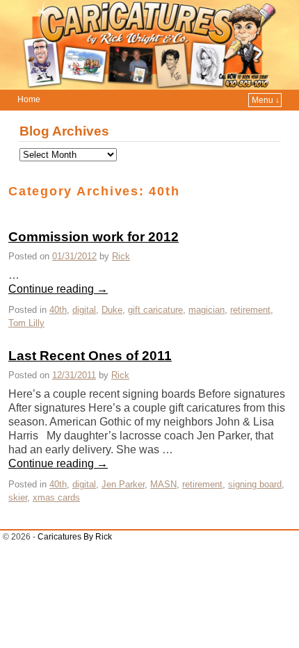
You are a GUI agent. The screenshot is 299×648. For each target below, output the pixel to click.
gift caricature (155, 310)
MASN (163, 484)
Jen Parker (123, 484)
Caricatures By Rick (75, 537)
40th (58, 310)
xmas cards (56, 497)
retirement (250, 310)
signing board (255, 484)
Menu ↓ (266, 100)
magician (206, 310)
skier (17, 497)
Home (28, 99)
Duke (112, 310)
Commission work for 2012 (93, 236)
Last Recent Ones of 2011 (90, 355)
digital (84, 310)
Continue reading (58, 289)
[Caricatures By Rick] (149, 45)
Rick (121, 256)
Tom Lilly (26, 323)
